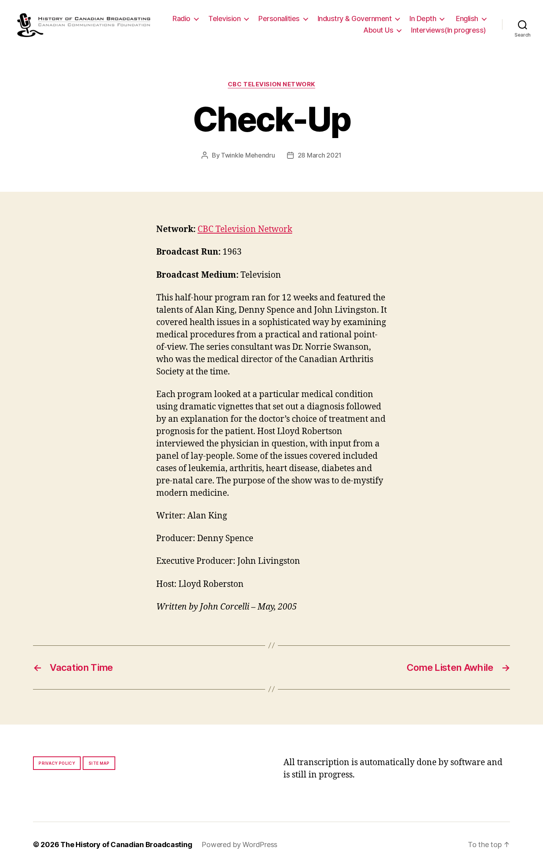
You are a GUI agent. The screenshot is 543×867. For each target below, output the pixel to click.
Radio (181, 18)
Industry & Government (355, 18)
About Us (378, 30)
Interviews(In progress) (448, 30)
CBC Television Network (271, 84)
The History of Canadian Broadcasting (126, 844)
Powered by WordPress (239, 844)
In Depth (422, 18)
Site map (99, 763)
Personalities (279, 18)
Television (224, 18)
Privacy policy (57, 763)
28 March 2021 (320, 155)
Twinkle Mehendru (248, 155)
